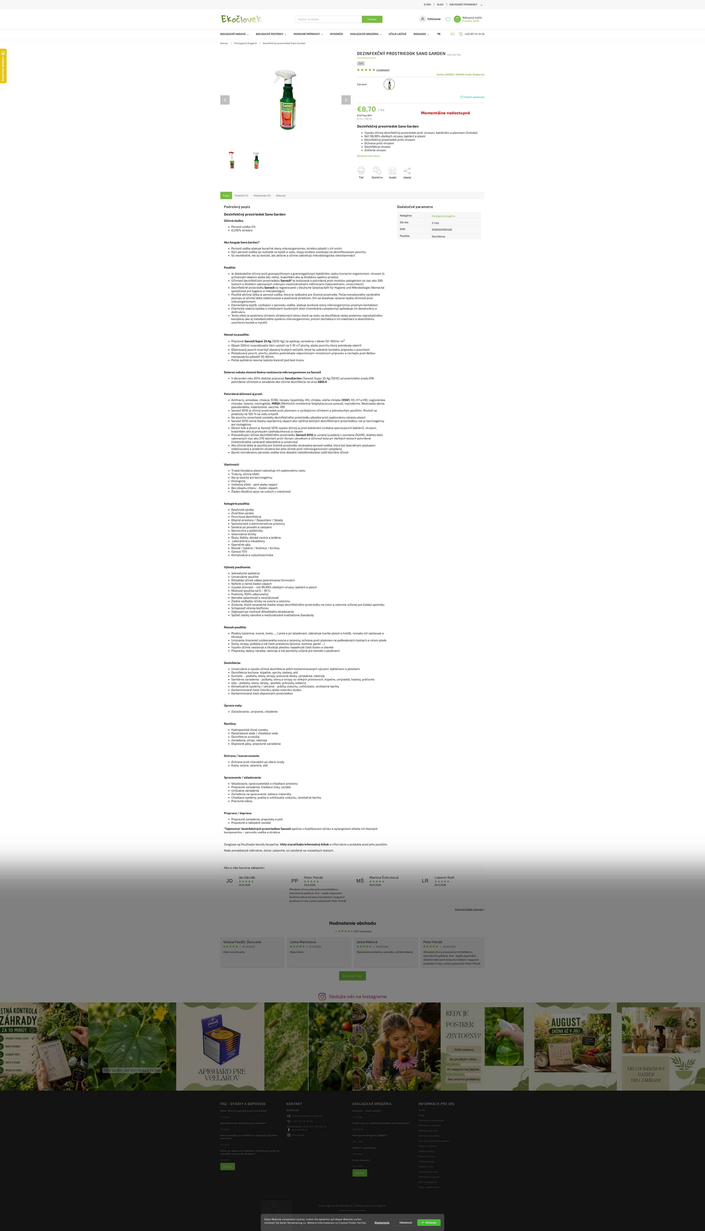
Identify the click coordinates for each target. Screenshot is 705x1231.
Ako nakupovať (428, 1181)
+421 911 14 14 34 (302, 1121)
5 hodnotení (383, 70)
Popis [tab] (226, 195)
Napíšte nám (426, 1166)
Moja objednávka (429, 1187)
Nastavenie (382, 1222)
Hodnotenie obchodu (352, 923)
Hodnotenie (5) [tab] (262, 195)
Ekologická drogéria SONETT (370, 1135)
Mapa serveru (427, 1156)
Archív (227, 1166)
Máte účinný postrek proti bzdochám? (244, 1110)
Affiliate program (429, 1176)
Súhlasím (430, 1222)
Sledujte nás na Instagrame (358, 996)
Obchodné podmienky (463, 4)
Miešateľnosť (427, 1161)
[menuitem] (236, 34)
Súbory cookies (428, 1145)
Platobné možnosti (430, 1125)
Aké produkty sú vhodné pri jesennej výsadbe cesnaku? (249, 1137)
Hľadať (372, 19)
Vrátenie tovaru (428, 1171)
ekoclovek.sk (300, 1129)
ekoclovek (298, 1134)
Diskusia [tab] (280, 195)
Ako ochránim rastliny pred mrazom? (243, 1123)
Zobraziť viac (352, 975)
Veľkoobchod (426, 1151)
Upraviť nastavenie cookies (352, 1210)
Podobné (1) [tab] (241, 195)
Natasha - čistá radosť (366, 1110)
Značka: (461, 74)
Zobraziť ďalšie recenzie (469, 909)
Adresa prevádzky (429, 1135)
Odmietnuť (406, 1222)
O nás (427, 4)
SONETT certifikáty (364, 1147)
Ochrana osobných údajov (434, 1140)
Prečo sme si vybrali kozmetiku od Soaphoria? (381, 1123)
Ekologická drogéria (443, 216)
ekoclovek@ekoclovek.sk (307, 1115)
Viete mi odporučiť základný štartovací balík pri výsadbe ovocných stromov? (250, 1152)
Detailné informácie (368, 155)
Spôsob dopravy (428, 1130)
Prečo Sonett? (361, 1160)
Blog (440, 4)
